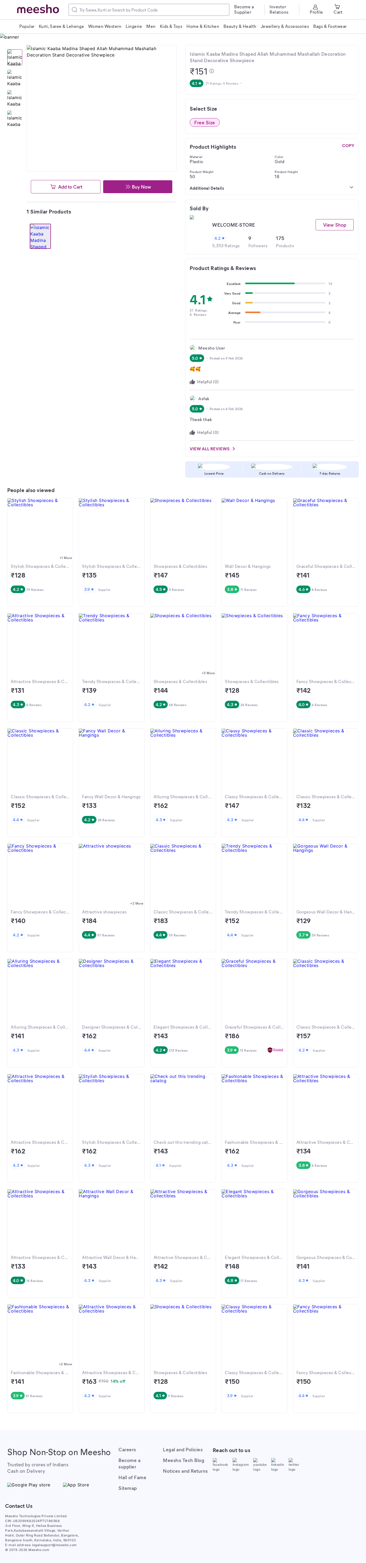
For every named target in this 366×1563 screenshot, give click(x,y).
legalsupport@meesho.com (54, 1545)
